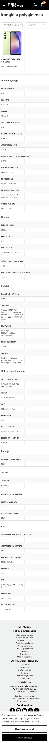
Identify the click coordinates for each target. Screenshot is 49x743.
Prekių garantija (24, 646)
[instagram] (18, 710)
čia (38, 718)
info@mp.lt (35, 698)
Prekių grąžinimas (24, 648)
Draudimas (25, 654)
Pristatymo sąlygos (24, 643)
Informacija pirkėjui (24, 635)
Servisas (24, 651)
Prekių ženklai (24, 670)
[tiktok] (36, 710)
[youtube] (30, 710)
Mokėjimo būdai (24, 640)
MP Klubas (24, 678)
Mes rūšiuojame (24, 657)
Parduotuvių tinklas (24, 675)
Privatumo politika (24, 637)
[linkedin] (24, 710)
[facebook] (12, 710)
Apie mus (24, 665)
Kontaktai (24, 667)
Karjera (24, 673)
